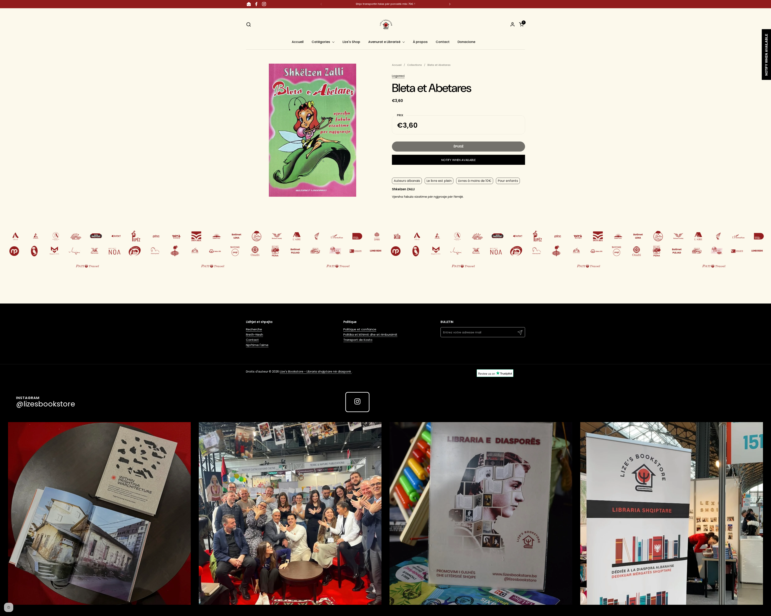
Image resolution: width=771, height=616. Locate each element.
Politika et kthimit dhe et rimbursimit (370, 334)
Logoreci (398, 76)
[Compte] (512, 24)
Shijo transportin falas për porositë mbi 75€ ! (385, 4)
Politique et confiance (359, 329)
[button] (248, 24)
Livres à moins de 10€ (474, 180)
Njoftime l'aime (257, 345)
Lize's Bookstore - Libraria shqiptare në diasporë (316, 371)
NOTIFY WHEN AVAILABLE (458, 160)
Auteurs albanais (407, 180)
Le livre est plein (439, 180)
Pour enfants (508, 180)
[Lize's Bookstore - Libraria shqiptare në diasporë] (385, 24)
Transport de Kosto (357, 340)
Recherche (254, 329)
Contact (252, 340)
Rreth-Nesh (254, 334)
